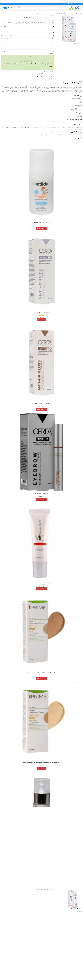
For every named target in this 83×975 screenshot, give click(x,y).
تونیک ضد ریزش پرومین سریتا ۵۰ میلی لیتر (41, 312)
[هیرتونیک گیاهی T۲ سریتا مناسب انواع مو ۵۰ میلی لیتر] (41, 362)
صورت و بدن (67, 13)
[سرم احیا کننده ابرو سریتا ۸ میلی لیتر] (41, 452)
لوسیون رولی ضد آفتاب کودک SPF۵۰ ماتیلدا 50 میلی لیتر (41, 222)
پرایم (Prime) (41, 674)
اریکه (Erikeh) (41, 853)
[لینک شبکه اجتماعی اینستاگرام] (49, 78)
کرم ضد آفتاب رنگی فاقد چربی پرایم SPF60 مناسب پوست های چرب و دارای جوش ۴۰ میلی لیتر (41, 672)
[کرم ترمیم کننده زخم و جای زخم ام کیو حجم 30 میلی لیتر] (41, 542)
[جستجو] (12, 7)
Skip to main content (66, 1)
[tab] (45, 80)
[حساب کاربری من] (1, 8)
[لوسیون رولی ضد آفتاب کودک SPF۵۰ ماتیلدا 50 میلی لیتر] (41, 181)
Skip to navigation (77, 1)
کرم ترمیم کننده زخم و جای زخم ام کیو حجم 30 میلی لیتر (42, 583)
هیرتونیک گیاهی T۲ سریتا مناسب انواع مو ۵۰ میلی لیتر (42, 403)
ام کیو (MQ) (42, 584)
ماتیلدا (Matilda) (41, 224)
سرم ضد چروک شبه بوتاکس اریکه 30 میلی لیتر (41, 852)
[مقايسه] (80, 916)
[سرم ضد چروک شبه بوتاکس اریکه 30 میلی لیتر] (41, 811)
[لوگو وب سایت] (74, 7)
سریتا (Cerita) (41, 313)
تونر (62, 13)
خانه (80, 13)
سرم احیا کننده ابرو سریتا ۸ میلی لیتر (41, 493)
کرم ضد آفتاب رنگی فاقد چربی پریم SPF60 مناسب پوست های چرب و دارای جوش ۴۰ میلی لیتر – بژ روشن (41, 762)
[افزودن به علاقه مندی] (77, 916)
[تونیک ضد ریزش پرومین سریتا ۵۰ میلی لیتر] (41, 271)
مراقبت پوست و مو (74, 13)
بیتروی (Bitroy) (51, 15)
